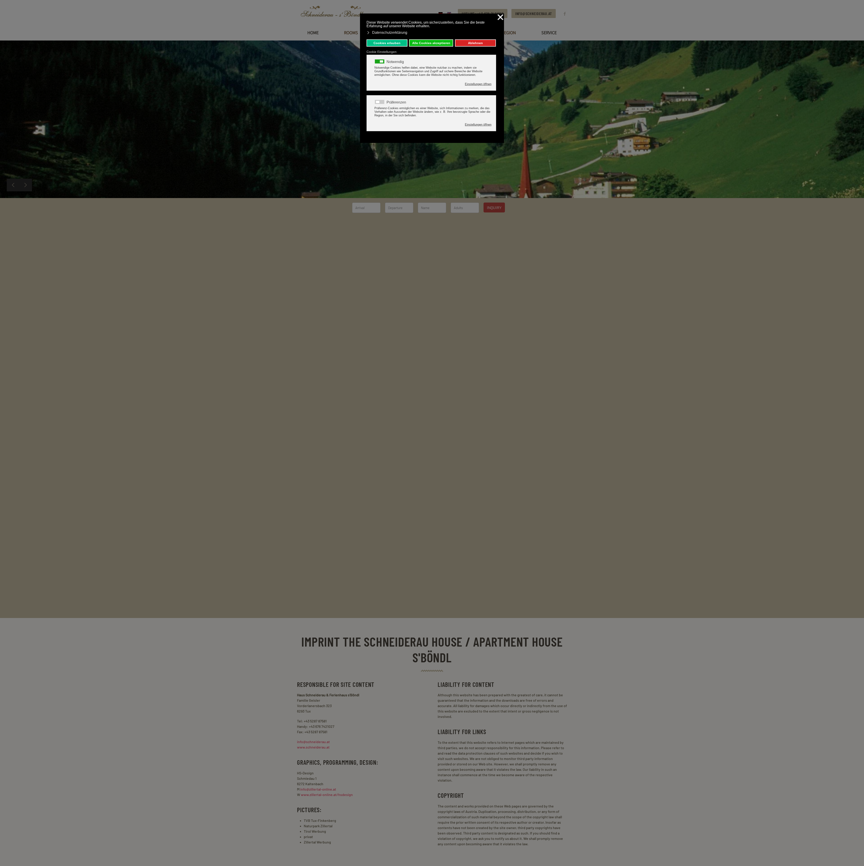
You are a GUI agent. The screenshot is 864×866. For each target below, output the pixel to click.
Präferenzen (396, 102)
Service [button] (549, 33)
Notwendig (395, 62)
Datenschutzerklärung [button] (389, 32)
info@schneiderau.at (533, 13)
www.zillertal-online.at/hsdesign (327, 794)
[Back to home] (334, 13)
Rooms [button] (351, 33)
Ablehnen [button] (475, 43)
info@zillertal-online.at (318, 789)
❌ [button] (500, 17)
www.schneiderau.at (313, 747)
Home (313, 33)
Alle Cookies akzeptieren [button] (431, 43)
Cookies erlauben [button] (387, 43)
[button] (13, 185)
